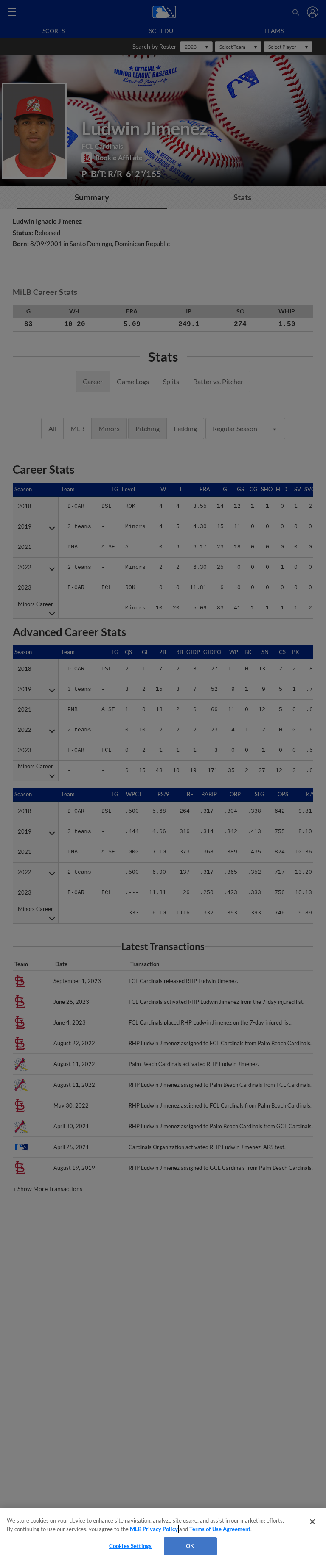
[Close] (312, 1521)
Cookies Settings (130, 1546)
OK (190, 1546)
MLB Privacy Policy (154, 1529)
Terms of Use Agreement (219, 1529)
